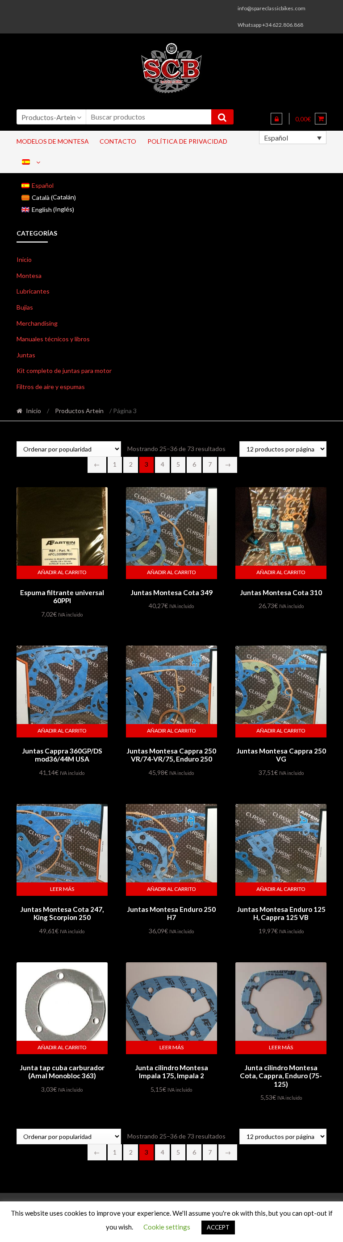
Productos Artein (79, 410)
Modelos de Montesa (53, 141)
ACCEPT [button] (218, 1227)
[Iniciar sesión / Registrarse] (276, 118)
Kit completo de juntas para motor (64, 370)
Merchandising (37, 323)
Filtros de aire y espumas (51, 386)
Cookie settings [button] (166, 1227)
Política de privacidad (187, 141)
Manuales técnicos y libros (53, 339)
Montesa (29, 275)
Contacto (118, 141)
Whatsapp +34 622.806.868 (270, 24)
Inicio (24, 259)
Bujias (25, 307)
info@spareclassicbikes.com (271, 8)
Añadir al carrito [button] (62, 572)
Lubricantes (33, 291)
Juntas (26, 355)
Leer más (62, 889)
